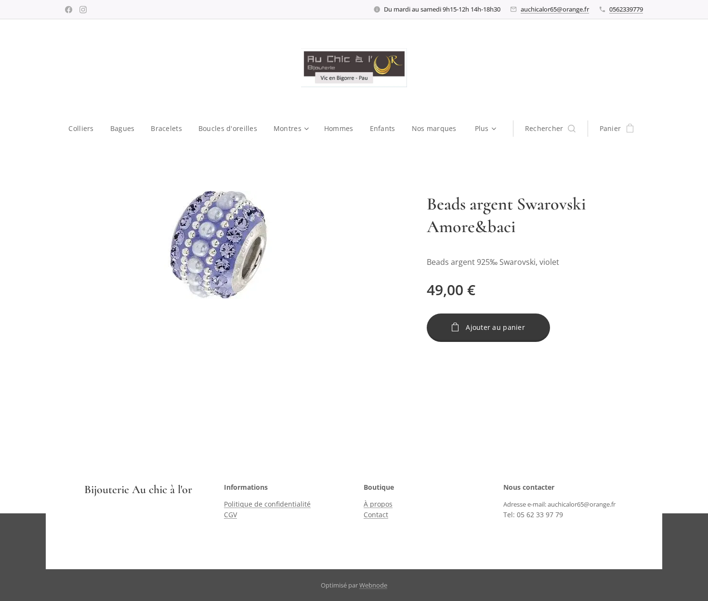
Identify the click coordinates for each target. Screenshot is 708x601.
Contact (376, 514)
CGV (230, 514)
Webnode (373, 585)
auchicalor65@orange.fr (555, 9)
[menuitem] (85, 129)
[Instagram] (83, 9)
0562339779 (626, 9)
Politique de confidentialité (267, 504)
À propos (378, 504)
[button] (550, 129)
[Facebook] (69, 9)
